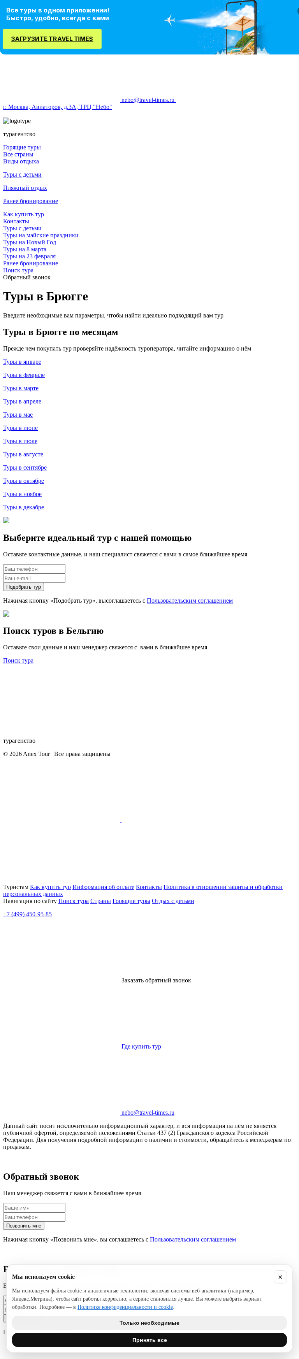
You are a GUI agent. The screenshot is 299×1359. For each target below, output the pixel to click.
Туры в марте (21, 388)
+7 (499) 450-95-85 (27, 914)
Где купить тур (140, 1046)
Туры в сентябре (25, 467)
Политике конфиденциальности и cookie (125, 1307)
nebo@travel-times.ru (148, 99)
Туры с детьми (22, 174)
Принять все (149, 1340)
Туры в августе (23, 454)
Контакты (16, 221)
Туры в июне (20, 427)
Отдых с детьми (173, 901)
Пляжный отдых (25, 187)
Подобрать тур (23, 587)
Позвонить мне (23, 1226)
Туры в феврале (24, 375)
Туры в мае (18, 414)
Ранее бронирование (30, 201)
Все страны (18, 154)
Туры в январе (22, 361)
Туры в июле (20, 441)
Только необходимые (149, 1323)
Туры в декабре (23, 507)
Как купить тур (23, 214)
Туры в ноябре (22, 494)
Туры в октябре (23, 480)
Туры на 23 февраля (29, 256)
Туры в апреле (22, 401)
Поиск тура (18, 270)
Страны (100, 901)
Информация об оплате (103, 887)
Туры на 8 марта (24, 249)
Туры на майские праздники (41, 235)
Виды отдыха (21, 161)
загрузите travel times (52, 38)
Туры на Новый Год (29, 242)
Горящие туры (22, 147)
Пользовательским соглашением (190, 600)
